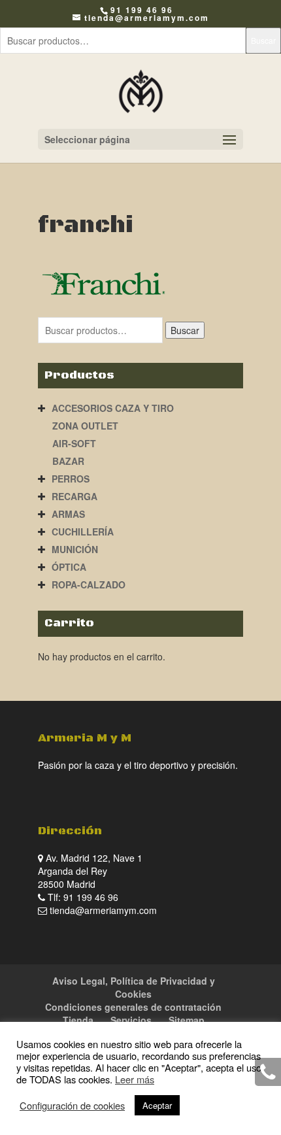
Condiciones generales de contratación (133, 1006)
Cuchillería (83, 531)
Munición (75, 549)
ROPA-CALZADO (88, 584)
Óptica (69, 566)
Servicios (131, 1019)
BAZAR (68, 460)
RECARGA (74, 496)
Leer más (134, 1079)
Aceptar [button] (157, 1105)
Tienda (78, 1019)
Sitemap (187, 1019)
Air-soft (74, 443)
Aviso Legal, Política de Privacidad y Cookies (133, 987)
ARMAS (68, 513)
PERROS (71, 478)
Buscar (263, 40)
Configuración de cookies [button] (72, 1105)
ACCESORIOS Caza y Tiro (113, 408)
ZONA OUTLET (85, 425)
